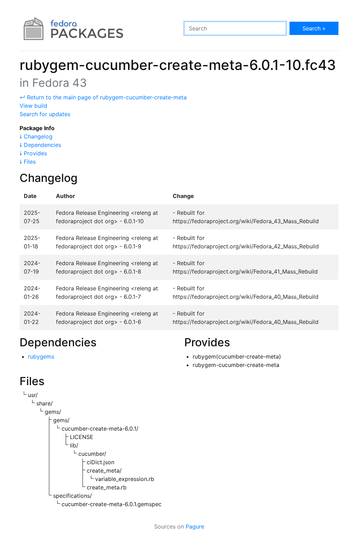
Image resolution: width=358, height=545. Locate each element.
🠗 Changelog (36, 136)
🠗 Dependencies (40, 144)
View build (33, 105)
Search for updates (45, 114)
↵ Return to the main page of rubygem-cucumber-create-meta (103, 97)
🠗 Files (28, 161)
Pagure (195, 526)
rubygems (41, 356)
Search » (313, 28)
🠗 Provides (33, 153)
